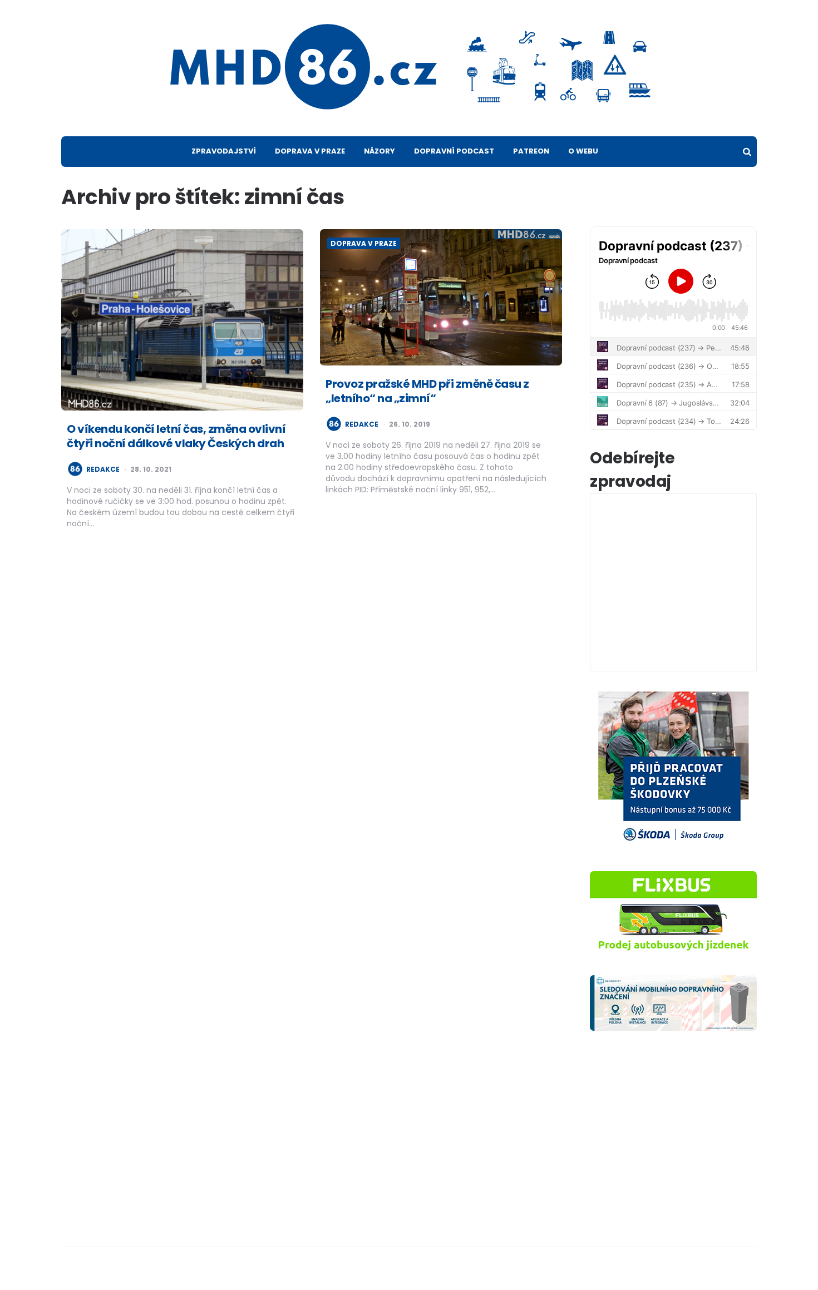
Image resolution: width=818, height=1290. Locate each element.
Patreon (531, 151)
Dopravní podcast (454, 151)
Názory (379, 151)
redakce (103, 469)
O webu (583, 151)
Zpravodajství (223, 151)
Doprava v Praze (310, 151)
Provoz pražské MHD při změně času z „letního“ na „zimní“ (427, 391)
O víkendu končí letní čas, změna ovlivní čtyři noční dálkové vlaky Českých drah (176, 436)
